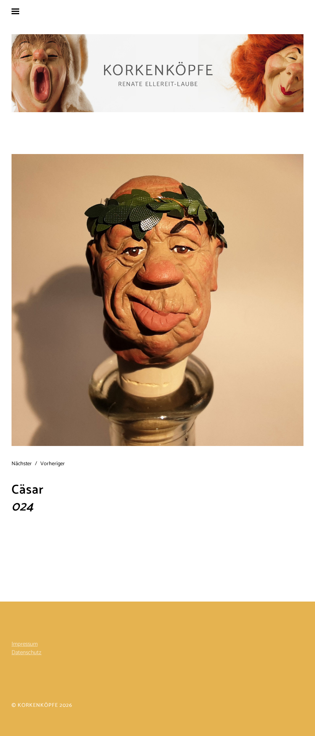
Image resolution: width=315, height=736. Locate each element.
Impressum (25, 644)
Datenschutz (26, 652)
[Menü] (21, 11)
